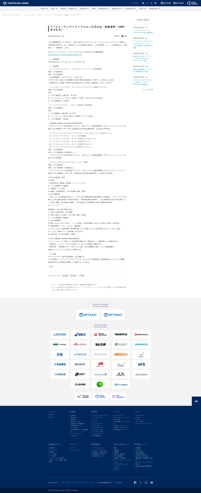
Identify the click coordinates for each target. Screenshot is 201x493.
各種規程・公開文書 (119, 458)
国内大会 (73, 417)
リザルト (51, 414)
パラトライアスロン (98, 427)
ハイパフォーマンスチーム (100, 415)
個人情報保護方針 (105, 482)
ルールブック (53, 450)
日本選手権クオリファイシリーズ (122, 422)
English (136, 3)
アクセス (116, 470)
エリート (95, 419)
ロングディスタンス (98, 423)
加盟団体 (116, 452)
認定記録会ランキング (120, 429)
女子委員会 (139, 450)
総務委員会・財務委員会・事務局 (144, 459)
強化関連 (65, 275)
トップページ (52, 412)
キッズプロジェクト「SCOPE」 (76, 434)
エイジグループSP (98, 431)
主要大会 (73, 415)
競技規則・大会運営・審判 (100, 452)
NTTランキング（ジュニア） (122, 417)
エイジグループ (75, 450)
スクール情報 (53, 454)
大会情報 (72, 412)
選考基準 (73, 275)
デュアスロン (96, 425)
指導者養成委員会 (140, 454)
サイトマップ (80, 482)
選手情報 (94, 412)
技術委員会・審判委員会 (142, 456)
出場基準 (82, 275)
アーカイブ (117, 466)
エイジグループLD (98, 433)
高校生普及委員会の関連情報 (143, 466)
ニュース (51, 417)
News (94, 8)
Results (63, 8)
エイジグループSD (98, 429)
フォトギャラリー (140, 415)
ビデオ (137, 417)
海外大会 (73, 419)
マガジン (138, 419)
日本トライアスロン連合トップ (12, 15)
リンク (91, 482)
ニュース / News (29, 15)
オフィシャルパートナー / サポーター (122, 461)
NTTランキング (118, 415)
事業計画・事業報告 (119, 454)
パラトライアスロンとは (99, 450)
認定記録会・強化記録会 (77, 423)
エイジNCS (74, 427)
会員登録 (51, 448)
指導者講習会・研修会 (99, 454)
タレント (95, 421)
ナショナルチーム (54, 275)
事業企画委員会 (140, 452)
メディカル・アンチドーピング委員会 (144, 463)
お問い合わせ (53, 482)
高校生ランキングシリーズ (121, 427)
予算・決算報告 (118, 456)
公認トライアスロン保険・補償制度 (57, 461)
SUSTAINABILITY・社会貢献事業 (79, 430)
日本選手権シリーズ (76, 425)
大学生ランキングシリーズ (121, 425)
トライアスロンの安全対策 (56, 458)
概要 (115, 448)
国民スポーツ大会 (76, 421)
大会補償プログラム (98, 456)
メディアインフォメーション (143, 423)
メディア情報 (139, 421)
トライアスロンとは (98, 448)
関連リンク (117, 468)
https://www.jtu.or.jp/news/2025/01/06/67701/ (65, 55)
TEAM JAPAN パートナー (121, 464)
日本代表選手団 (97, 435)
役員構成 (116, 450)
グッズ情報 (52, 456)
